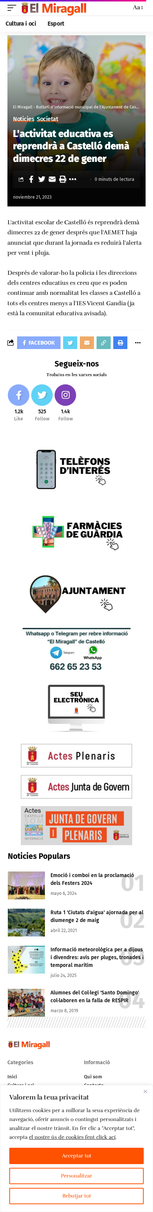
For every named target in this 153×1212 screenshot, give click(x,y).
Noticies (23, 119)
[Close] (145, 1091)
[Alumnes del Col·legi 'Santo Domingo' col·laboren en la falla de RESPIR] (26, 1003)
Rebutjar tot (76, 1196)
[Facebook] (18, 403)
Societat (47, 119)
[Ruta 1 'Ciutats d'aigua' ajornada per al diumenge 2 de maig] (26, 922)
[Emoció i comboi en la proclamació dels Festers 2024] (26, 885)
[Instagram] (65, 403)
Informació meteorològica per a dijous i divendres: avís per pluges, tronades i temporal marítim (97, 957)
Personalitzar (76, 1176)
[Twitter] (42, 403)
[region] (76, 1148)
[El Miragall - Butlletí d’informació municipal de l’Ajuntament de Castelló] (53, 8)
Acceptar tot (76, 1156)
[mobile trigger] (13, 8)
